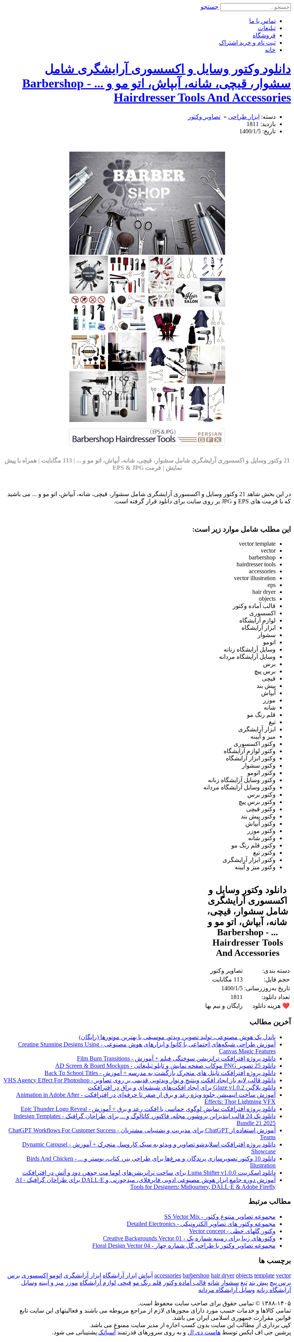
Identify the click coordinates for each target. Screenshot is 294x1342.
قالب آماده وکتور (184, 1282)
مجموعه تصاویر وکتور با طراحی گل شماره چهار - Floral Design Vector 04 (184, 1245)
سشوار (230, 1282)
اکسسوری (34, 1275)
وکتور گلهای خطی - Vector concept (232, 1231)
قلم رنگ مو (147, 1282)
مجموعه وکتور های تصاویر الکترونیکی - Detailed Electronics (201, 1224)
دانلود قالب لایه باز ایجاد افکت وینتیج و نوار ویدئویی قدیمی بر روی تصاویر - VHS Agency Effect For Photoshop (139, 1080)
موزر (71, 1282)
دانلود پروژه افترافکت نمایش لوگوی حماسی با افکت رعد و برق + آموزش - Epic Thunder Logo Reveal (148, 1109)
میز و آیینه (51, 1282)
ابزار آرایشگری (82, 1275)
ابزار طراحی (244, 116)
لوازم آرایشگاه (98, 1282)
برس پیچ (280, 1282)
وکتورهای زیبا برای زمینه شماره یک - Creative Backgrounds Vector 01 (189, 1238)
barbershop (196, 1275)
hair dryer (222, 1275)
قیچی (124, 1282)
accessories (167, 1275)
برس (13, 1275)
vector (283, 1275)
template (264, 1275)
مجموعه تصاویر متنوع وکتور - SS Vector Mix (220, 1216)
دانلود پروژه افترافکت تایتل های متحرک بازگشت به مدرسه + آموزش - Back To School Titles (160, 1073)
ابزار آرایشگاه (120, 1275)
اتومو (55, 1275)
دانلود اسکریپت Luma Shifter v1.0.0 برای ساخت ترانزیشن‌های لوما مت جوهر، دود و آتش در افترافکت (149, 1172)
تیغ (243, 1282)
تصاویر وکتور (204, 116)
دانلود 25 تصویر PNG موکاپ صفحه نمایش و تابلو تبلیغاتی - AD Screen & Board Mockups (165, 1065)
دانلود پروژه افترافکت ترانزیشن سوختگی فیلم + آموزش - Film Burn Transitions (176, 1058)
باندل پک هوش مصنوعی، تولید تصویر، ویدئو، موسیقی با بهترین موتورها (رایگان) (177, 1037)
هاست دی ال (204, 1332)
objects (244, 1275)
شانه (213, 1282)
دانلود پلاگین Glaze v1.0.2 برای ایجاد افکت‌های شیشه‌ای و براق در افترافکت (182, 1087)
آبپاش (145, 1275)
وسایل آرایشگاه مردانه (226, 1290)
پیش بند (258, 1282)
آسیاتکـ (107, 1332)
